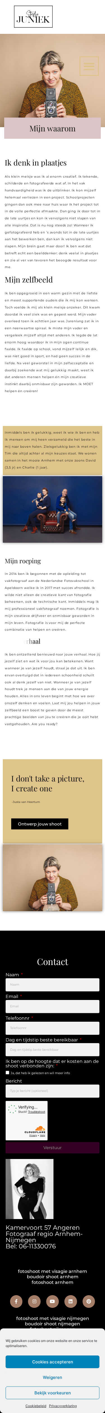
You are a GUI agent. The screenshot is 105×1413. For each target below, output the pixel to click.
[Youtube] (52, 1301)
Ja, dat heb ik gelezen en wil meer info (40, 1073)
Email (12, 996)
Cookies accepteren (52, 1362)
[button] (89, 66)
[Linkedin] (70, 1301)
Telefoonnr (18, 1018)
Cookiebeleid (35, 1406)
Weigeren (52, 1377)
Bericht (14, 1081)
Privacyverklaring (63, 1406)
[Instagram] (34, 1301)
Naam (13, 975)
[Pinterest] (89, 1301)
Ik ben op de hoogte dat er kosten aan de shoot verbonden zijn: (52, 1063)
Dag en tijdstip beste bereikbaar (42, 1040)
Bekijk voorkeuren (52, 1393)
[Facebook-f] (16, 1301)
